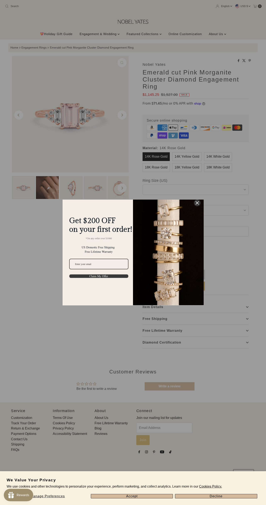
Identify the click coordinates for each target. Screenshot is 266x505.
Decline (216, 496)
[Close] (197, 203)
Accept (132, 496)
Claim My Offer (98, 276)
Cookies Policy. (210, 486)
